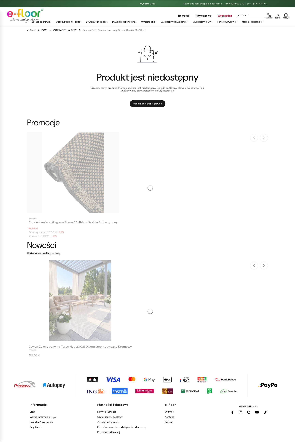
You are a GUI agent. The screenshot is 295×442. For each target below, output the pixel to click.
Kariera (169, 422)
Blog (32, 411)
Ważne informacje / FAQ (43, 416)
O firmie (169, 411)
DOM (44, 30)
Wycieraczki (148, 21)
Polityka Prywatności (41, 422)
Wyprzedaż (225, 15)
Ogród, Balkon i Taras (68, 21)
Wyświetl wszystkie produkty (44, 253)
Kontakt (169, 416)
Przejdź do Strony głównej (148, 103)
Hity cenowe (203, 15)
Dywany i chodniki (96, 21)
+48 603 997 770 (235, 3)
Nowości (183, 15)
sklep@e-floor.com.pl (211, 3)
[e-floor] (24, 15)
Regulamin (35, 427)
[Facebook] (232, 412)
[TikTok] (265, 412)
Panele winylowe (226, 21)
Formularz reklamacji (108, 432)
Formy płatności (106, 411)
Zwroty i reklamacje (108, 422)
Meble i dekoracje (252, 21)
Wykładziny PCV (202, 21)
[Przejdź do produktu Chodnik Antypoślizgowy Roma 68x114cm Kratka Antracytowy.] (73, 173)
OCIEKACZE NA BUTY (65, 30)
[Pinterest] (248, 412)
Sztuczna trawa (41, 21)
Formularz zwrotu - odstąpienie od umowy (121, 427)
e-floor (31, 30)
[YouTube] (257, 412)
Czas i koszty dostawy (110, 416)
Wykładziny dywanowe (174, 21)
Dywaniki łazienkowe (123, 21)
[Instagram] (240, 412)
